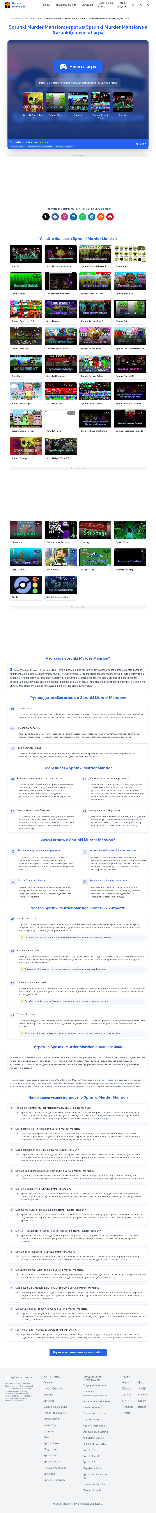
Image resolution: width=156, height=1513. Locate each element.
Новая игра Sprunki (55, 1412)
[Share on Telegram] (91, 216)
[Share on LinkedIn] (73, 216)
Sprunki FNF (89, 1450)
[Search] (133, 5)
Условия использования (96, 1401)
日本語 (142, 1388)
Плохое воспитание (55, 1467)
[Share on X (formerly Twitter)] (46, 216)
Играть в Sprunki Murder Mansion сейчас (78, 1352)
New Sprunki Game (33, 18)
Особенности (51, 1419)
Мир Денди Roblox (93, 1468)
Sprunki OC (89, 1462)
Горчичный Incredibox (95, 1444)
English (125, 1382)
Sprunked (87, 4)
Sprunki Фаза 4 (52, 1443)
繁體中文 (127, 1388)
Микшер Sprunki (92, 1490)
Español (142, 1400)
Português (127, 1406)
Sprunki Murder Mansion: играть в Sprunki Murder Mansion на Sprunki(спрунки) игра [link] (87, 18)
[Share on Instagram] (64, 216)
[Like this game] (137, 144)
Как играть (50, 1425)
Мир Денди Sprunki (93, 1437)
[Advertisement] (78, 178)
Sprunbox (49, 1473)
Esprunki (48, 1394)
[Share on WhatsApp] (82, 216)
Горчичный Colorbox (94, 1413)
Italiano (142, 1406)
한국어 (125, 1400)
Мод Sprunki (50, 1449)
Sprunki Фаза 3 (52, 1461)
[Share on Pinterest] (110, 216)
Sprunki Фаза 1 (91, 1456)
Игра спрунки (121, 4)
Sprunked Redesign (104, 1079)
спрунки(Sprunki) (66, 4)
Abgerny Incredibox (94, 1425)
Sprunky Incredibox (54, 1479)
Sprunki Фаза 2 (52, 1455)
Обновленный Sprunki (95, 1431)
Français (143, 1394)
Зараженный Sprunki (104, 4)
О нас (47, 1437)
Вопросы (49, 1431)
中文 (140, 1382)
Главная (45, 4)
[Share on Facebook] (55, 216)
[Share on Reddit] (101, 216)
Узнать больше (91, 1407)
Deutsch (126, 1394)
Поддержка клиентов (95, 1385)
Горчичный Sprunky (94, 1484)
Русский (126, 1412)
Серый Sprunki (91, 1419)
